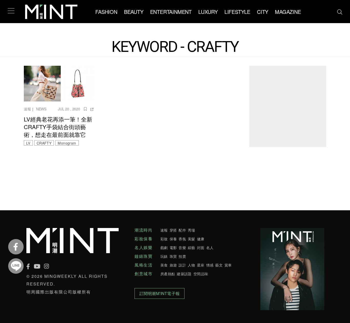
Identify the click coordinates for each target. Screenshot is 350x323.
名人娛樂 (143, 247)
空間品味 (200, 274)
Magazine (288, 11)
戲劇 (164, 247)
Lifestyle (237, 11)
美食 (164, 265)
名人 (210, 247)
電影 (173, 247)
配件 (182, 230)
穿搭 (173, 230)
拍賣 (182, 256)
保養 (173, 239)
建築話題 (184, 274)
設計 (182, 265)
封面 (200, 247)
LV (28, 143)
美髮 (191, 239)
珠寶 (173, 256)
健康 (200, 239)
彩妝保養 (143, 239)
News (41, 108)
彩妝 (164, 239)
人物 (191, 265)
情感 (210, 265)
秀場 (191, 230)
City (262, 11)
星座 (200, 265)
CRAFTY (44, 143)
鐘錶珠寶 (143, 256)
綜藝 (191, 247)
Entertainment (171, 11)
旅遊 (173, 265)
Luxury (208, 11)
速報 (27, 108)
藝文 (219, 265)
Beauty (133, 11)
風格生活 (143, 265)
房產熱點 (167, 274)
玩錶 (164, 256)
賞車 (228, 265)
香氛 (182, 239)
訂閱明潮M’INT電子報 (159, 293)
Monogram (67, 143)
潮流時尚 (143, 230)
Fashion (106, 11)
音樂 (182, 247)
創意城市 (143, 274)
